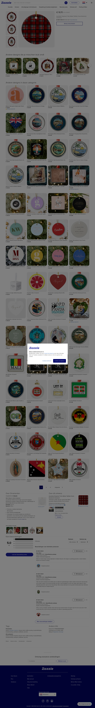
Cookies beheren (46, 361)
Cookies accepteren (59, 361)
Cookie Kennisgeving (49, 353)
